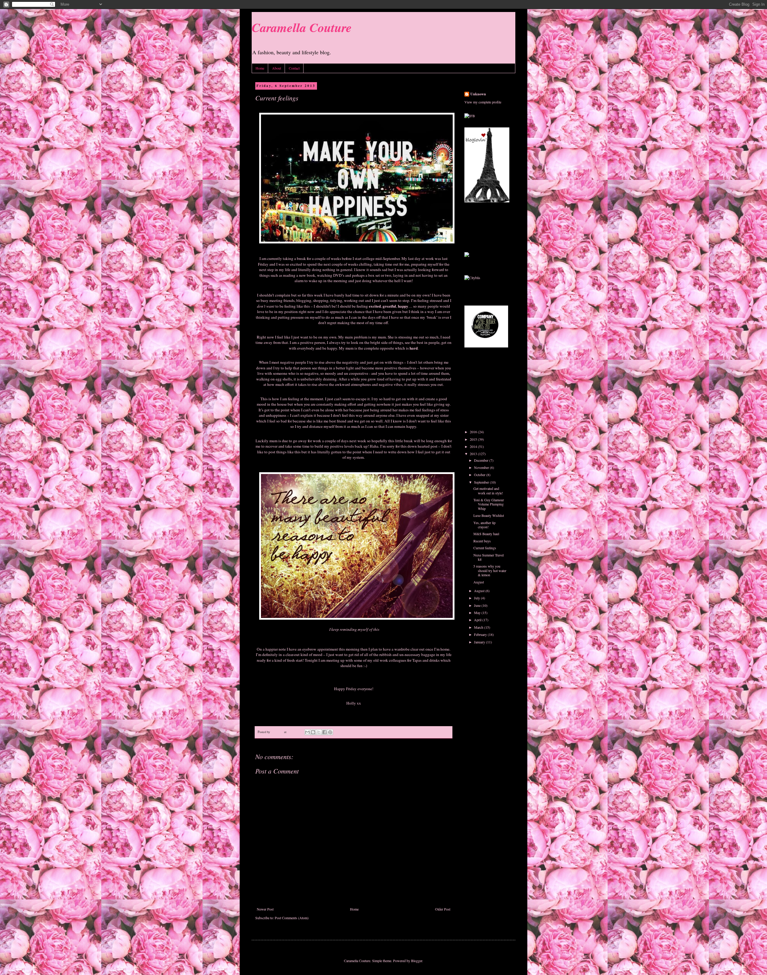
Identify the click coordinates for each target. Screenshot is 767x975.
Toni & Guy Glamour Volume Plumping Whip (488, 504)
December (481, 460)
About (276, 68)
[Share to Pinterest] (330, 732)
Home (260, 68)
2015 (474, 439)
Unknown (478, 94)
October (480, 474)
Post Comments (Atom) (292, 917)
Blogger (416, 960)
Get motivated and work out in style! (488, 490)
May (477, 612)
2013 (474, 453)
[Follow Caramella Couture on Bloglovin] (486, 200)
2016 (474, 431)
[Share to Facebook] (324, 732)
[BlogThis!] (313, 732)
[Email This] (307, 732)
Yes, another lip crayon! (484, 524)
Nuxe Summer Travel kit (488, 557)
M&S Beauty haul (486, 533)
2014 (474, 446)
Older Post (442, 909)
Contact (294, 68)
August (478, 582)
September (482, 482)
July (477, 597)
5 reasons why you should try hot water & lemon (489, 570)
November (482, 467)
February (481, 634)
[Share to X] (319, 732)
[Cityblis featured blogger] (481, 281)
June (477, 605)
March (479, 627)
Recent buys (482, 540)
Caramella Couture (302, 27)
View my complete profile (482, 102)
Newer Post (265, 909)
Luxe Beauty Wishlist (488, 515)
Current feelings (484, 547)
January (480, 642)
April (478, 619)
